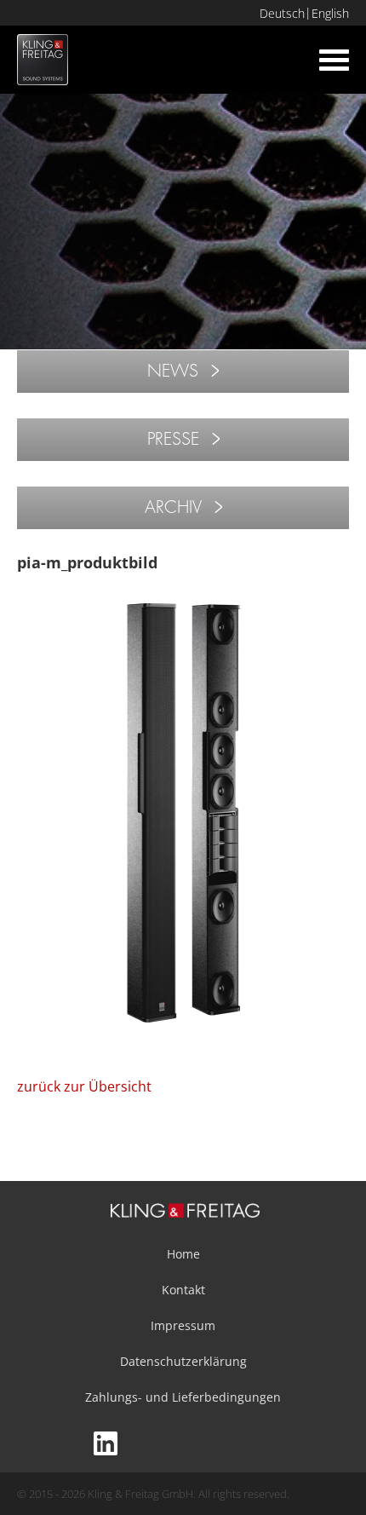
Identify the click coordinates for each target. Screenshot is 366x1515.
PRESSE (173, 439)
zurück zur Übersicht (84, 1086)
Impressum (183, 1325)
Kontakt (183, 1290)
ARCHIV (173, 507)
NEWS (172, 371)
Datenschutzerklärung (183, 1361)
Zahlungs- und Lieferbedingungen (183, 1397)
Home (183, 1254)
